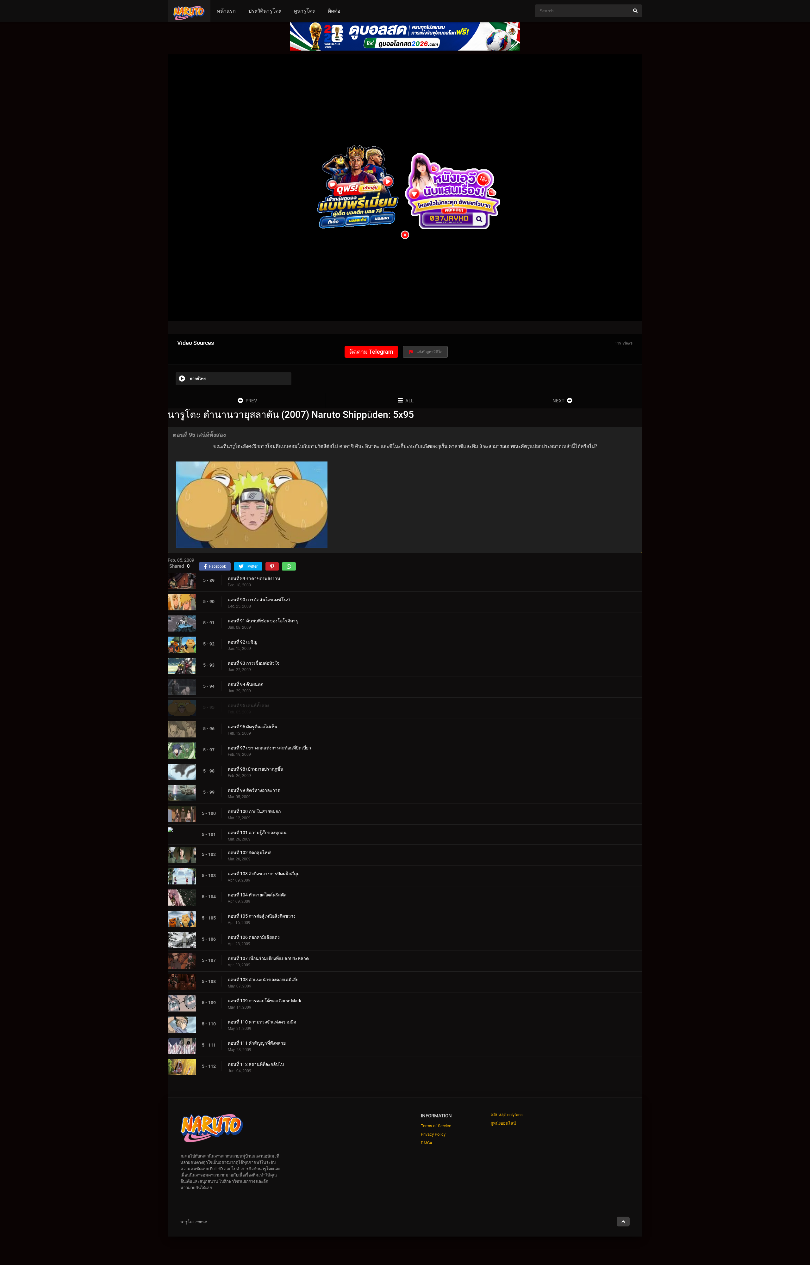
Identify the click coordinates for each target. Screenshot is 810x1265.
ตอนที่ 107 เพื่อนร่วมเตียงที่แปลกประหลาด (268, 958)
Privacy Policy (433, 1134)
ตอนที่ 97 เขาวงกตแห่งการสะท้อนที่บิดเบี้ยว (269, 747)
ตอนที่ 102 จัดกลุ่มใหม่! (249, 852)
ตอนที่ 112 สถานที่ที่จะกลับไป (256, 1064)
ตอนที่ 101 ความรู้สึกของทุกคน (257, 832)
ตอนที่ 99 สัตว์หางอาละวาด (254, 790)
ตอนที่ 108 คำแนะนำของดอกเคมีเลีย (263, 979)
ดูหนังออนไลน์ (503, 1123)
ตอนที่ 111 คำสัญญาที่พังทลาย (257, 1043)
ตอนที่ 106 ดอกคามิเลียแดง (254, 937)
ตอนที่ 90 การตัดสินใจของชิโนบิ (259, 599)
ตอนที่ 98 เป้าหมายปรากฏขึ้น (256, 769)
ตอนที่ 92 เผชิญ (242, 642)
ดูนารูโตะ (304, 11)
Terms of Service (436, 1125)
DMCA (426, 1142)
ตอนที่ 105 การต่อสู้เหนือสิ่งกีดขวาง (262, 916)
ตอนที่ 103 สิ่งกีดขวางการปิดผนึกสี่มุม (264, 873)
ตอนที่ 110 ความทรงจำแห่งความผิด (262, 1021)
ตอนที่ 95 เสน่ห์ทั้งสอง (248, 705)
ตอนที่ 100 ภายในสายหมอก (254, 811)
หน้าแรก (226, 11)
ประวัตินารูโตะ (264, 11)
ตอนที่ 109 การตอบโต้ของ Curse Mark (264, 1000)
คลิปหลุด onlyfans (506, 1114)
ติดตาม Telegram (371, 351)
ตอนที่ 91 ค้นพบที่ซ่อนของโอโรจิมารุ (263, 620)
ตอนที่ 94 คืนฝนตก (245, 684)
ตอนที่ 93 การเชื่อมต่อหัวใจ (253, 663)
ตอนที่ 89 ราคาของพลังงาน (254, 578)
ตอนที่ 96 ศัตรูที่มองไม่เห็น (252, 726)
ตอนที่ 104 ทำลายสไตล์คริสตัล (257, 894)
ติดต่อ (334, 11)
